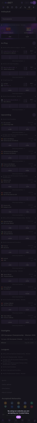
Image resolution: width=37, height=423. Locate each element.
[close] (34, 3)
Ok (18, 417)
